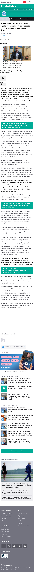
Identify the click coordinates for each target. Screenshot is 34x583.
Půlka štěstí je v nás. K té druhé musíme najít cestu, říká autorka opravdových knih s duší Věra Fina (20, 433)
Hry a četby (5, 357)
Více (29, 19)
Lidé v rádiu (21, 518)
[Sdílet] (4, 84)
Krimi (15, 357)
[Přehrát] (3, 78)
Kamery (31, 9)
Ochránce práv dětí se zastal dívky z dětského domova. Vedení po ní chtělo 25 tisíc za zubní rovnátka (15, 492)
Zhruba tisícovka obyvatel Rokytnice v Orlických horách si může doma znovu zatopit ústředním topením (15, 125)
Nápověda (21, 516)
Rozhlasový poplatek (24, 526)
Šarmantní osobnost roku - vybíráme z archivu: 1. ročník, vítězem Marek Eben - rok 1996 (19, 441)
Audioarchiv (23, 9)
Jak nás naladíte (22, 513)
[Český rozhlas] (6, 2)
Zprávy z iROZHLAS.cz (9, 459)
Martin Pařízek (16, 65)
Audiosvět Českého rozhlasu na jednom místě (13, 371)
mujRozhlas (4, 352)
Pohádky (5, 360)
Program (15, 9)
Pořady (22, 19)
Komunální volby (6, 516)
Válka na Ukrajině (6, 513)
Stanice (3, 518)
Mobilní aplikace (6, 536)
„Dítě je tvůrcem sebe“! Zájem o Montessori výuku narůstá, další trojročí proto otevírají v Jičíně (20, 425)
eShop (3, 521)
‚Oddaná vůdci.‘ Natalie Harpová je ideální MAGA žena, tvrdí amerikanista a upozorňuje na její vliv (16, 486)
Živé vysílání (5, 364)
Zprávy (3, 35)
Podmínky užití (20, 567)
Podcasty (4, 534)
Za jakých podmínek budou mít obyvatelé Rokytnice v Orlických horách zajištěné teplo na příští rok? (16, 205)
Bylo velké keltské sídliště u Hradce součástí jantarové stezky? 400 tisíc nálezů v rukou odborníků (20, 417)
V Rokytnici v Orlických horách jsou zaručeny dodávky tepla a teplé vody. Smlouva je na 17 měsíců (14, 270)
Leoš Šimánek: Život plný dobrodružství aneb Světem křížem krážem (20, 409)
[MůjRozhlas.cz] (3, 43)
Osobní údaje (11, 567)
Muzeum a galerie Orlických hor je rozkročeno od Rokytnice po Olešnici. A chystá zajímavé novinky (20, 380)
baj (16, 334)
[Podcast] (1, 84)
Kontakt (20, 523)
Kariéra (20, 521)
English (28, 567)
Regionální (5, 19)
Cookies (3, 567)
